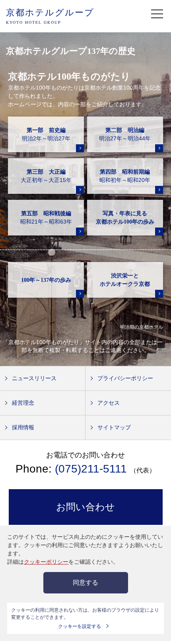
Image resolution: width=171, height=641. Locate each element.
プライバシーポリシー (125, 378)
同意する (85, 582)
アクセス (108, 403)
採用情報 (23, 427)
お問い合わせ (85, 506)
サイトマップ (114, 427)
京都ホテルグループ (50, 15)
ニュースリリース (34, 378)
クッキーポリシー (46, 562)
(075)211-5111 (91, 469)
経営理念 (23, 403)
